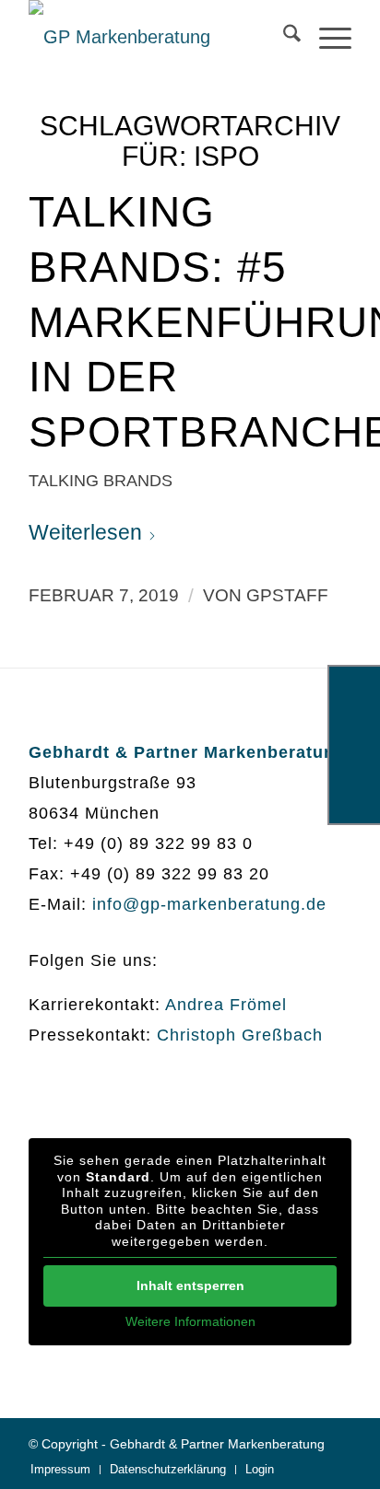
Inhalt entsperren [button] (190, 1285)
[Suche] (283, 37)
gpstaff (287, 595)
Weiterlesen (85, 532)
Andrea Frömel (226, 1004)
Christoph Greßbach (240, 1035)
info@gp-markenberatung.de (209, 904)
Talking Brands (100, 480)
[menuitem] (283, 37)
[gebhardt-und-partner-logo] (158, 37)
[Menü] (326, 37)
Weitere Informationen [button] (190, 1321)
